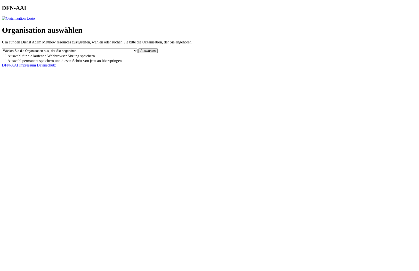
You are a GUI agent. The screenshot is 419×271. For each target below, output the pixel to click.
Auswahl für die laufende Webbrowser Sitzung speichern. (52, 56)
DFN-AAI (10, 65)
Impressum (27, 65)
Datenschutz (46, 65)
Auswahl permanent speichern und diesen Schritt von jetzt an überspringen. (65, 61)
